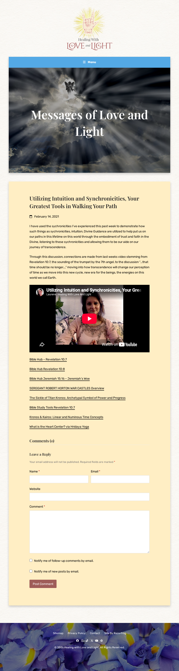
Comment (37, 506)
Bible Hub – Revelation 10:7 (48, 359)
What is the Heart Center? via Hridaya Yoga (59, 427)
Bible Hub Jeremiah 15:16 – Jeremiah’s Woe (59, 378)
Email (95, 471)
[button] (89, 62)
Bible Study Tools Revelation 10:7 (52, 407)
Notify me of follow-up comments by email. (64, 561)
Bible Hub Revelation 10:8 (47, 369)
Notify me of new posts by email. (56, 571)
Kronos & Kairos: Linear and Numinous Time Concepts (66, 417)
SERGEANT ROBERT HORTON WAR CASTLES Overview (66, 388)
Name (34, 471)
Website (34, 489)
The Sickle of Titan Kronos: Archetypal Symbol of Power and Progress (77, 398)
